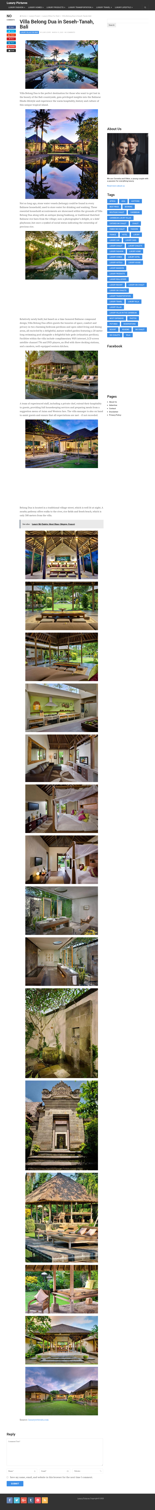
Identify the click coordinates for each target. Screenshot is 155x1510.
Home (24, 16)
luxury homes (116, 257)
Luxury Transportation (79, 7)
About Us (113, 402)
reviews (125, 329)
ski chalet (139, 329)
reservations (130, 324)
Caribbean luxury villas (120, 218)
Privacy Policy (115, 415)
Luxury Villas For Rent (50, 16)
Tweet (12, 31)
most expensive (117, 318)
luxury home (135, 251)
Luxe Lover (46, 32)
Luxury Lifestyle (123, 7)
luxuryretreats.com (38, 1419)
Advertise (113, 405)
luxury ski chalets (118, 290)
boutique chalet (117, 212)
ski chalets (115, 335)
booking (128, 207)
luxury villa (133, 302)
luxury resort (116, 285)
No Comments (70, 32)
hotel (124, 235)
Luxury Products (55, 7)
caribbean (135, 212)
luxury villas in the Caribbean (123, 313)
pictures (113, 324)
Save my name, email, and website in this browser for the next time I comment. (51, 1477)
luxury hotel (134, 257)
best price (114, 207)
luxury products (117, 274)
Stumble (12, 46)
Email (12, 50)
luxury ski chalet (136, 285)
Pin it (12, 39)
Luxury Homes (35, 7)
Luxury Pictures (17, 2)
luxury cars (130, 240)
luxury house (134, 263)
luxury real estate (118, 279)
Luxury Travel (103, 7)
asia (123, 201)
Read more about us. (116, 186)
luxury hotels (116, 263)
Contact (112, 408)
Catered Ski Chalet (118, 223)
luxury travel (116, 302)
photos (133, 318)
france (113, 235)
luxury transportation (120, 296)
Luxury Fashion (15, 7)
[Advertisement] (62, 299)
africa (112, 201)
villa (128, 335)
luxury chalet (116, 246)
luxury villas (116, 307)
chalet (135, 223)
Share (12, 27)
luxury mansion (117, 268)
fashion (134, 229)
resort (113, 329)
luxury (136, 235)
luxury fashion (116, 251)
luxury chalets (135, 246)
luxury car (114, 240)
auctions (135, 201)
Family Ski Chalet (117, 229)
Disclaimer (113, 412)
